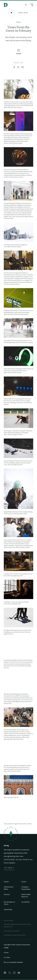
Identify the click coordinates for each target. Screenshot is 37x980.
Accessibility (25, 902)
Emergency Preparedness (25, 888)
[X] (9, 973)
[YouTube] (19, 973)
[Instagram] (14, 973)
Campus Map (8, 909)
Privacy (6, 952)
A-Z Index (7, 957)
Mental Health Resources (25, 896)
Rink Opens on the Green (11, 931)
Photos (18, 22)
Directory (7, 894)
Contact (6, 882)
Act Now (8, 868)
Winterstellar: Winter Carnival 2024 (15, 935)
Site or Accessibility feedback (13, 962)
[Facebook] (5, 973)
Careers (23, 882)
